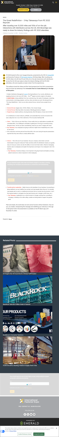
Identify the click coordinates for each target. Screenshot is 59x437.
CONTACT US (26, 406)
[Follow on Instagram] (34, 414)
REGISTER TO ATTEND (23, 9)
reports (26, 94)
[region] (29, 431)
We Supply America (26, 77)
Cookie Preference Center (24, 434)
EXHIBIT (36, 9)
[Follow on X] (28, 414)
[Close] (56, 428)
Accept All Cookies (38, 434)
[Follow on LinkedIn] (31, 414)
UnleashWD (50, 75)
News (4, 17)
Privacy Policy (12, 431)
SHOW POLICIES (35, 406)
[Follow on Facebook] (25, 414)
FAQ (20, 406)
